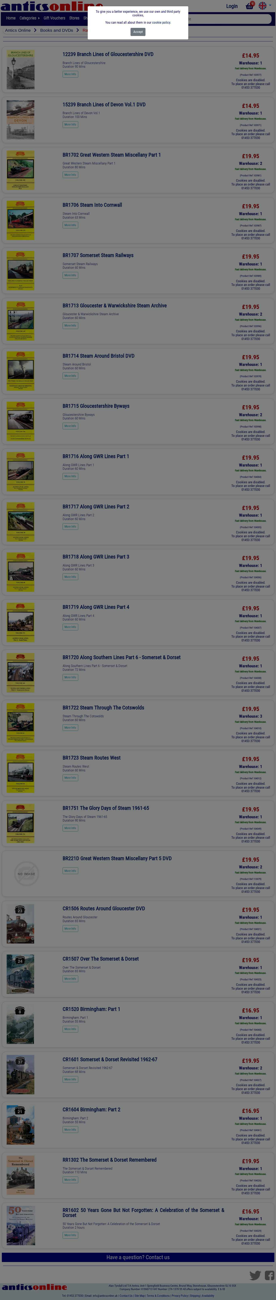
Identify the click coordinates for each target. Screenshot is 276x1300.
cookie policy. (161, 22)
